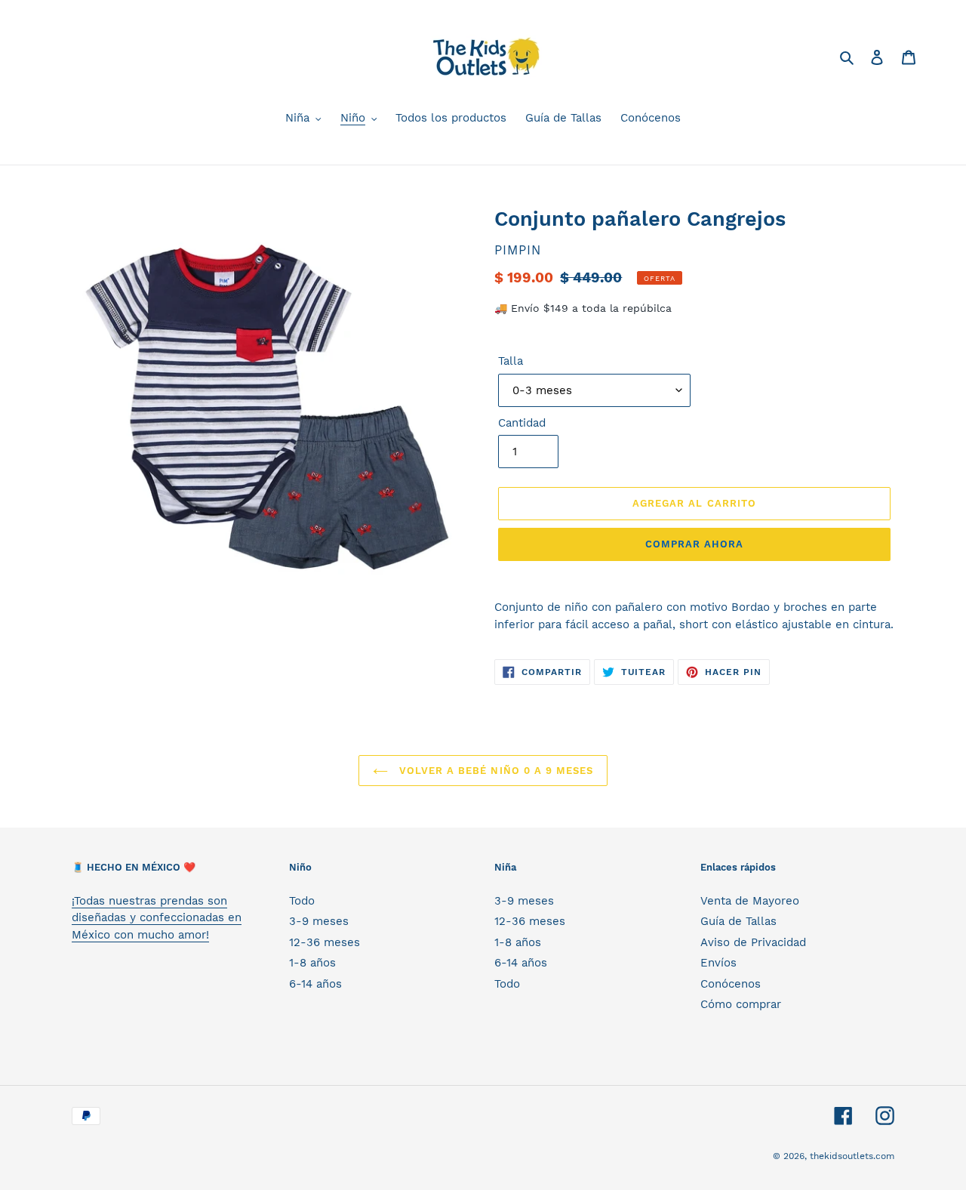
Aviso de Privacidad (753, 942)
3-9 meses (319, 921)
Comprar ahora (694, 544)
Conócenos (730, 984)
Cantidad (522, 423)
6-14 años (315, 984)
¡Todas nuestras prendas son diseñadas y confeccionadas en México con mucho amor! (157, 918)
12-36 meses (324, 942)
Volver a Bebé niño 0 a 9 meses (494, 770)
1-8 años (312, 963)
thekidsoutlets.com (852, 1156)
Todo (302, 901)
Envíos (718, 963)
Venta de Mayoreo (749, 901)
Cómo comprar (740, 1004)
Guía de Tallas (738, 921)
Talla (510, 361)
